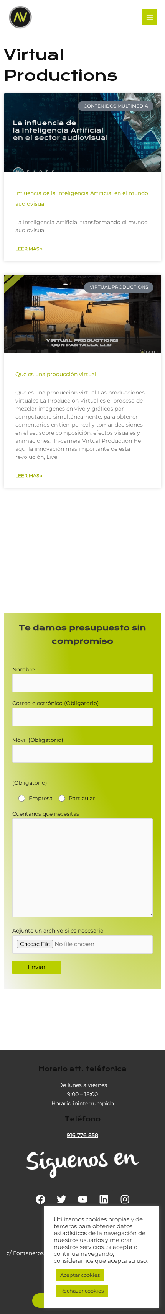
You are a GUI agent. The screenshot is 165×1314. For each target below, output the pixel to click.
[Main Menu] (149, 17)
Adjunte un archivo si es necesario (58, 930)
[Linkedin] (103, 1199)
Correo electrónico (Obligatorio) (55, 703)
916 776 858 (82, 1135)
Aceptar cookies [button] (80, 1275)
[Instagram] (124, 1199)
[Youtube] (82, 1199)
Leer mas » (29, 249)
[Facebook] (40, 1199)
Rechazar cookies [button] (82, 1291)
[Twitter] (61, 1199)
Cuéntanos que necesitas (45, 813)
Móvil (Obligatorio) (37, 739)
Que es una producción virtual (55, 374)
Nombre (23, 669)
